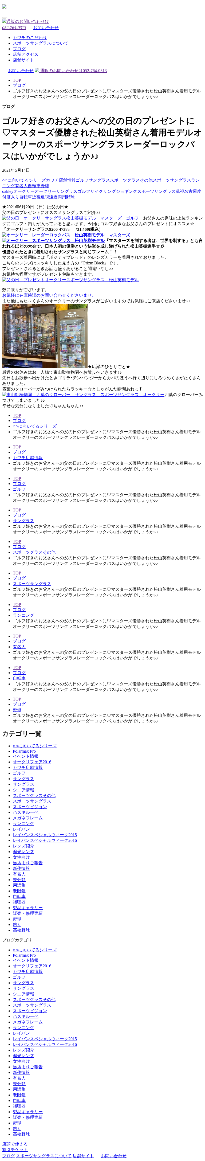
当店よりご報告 (28, 863)
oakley (7, 191)
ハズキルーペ (25, 812)
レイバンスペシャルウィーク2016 (45, 840)
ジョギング (126, 191)
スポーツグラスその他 (131, 180)
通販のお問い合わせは (73, 70)
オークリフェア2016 (32, 762)
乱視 (180, 191)
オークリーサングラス (56, 191)
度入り (12, 197)
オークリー (24, 191)
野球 (45, 185)
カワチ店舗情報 (61, 180)
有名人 (21, 185)
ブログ (19, 48)
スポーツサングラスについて (40, 43)
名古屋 (190, 191)
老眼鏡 (19, 891)
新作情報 (21, 868)
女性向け (21, 857)
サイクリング (103, 191)
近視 (36, 197)
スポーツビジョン (30, 806)
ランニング (23, 615)
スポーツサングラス (172, 180)
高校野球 (21, 930)
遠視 (45, 197)
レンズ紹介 (23, 846)
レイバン (21, 829)
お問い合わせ (46, 27)
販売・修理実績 (28, 913)
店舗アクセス (25, 54)
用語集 (19, 885)
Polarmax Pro (24, 751)
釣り (17, 924)
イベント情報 (25, 756)
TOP (17, 80)
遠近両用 (57, 197)
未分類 (19, 879)
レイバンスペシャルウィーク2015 (45, 834)
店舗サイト (23, 60)
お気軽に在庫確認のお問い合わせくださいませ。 (49, 295)
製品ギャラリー (28, 907)
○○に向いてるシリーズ (24, 180)
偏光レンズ (23, 851)
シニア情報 (23, 790)
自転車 (34, 185)
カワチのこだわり (30, 37)
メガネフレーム (28, 818)
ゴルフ (82, 180)
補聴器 (19, 902)
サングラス (99, 180)
